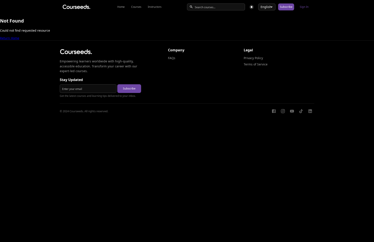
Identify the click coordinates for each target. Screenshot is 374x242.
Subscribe (286, 7)
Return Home (9, 38)
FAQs (171, 58)
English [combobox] (266, 7)
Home (121, 7)
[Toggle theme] (252, 7)
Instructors (154, 7)
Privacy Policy (253, 58)
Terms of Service (256, 64)
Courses (136, 7)
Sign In (304, 7)
